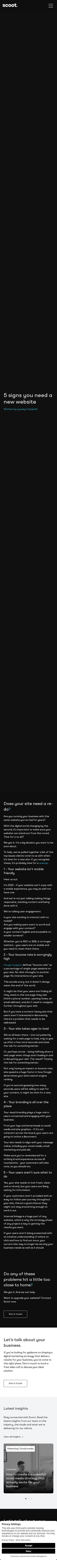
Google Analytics (13, 965)
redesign (43, 863)
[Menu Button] (51, 5)
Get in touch (15, 1314)
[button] (25, 1498)
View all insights (12, 1437)
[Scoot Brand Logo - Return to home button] (10, 5)
